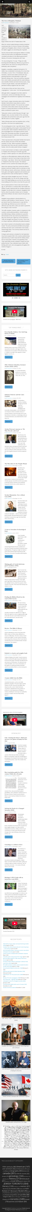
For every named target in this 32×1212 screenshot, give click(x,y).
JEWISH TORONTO (16, 1183)
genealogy (16, 1176)
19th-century (9, 1167)
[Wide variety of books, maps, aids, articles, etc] (16, 289)
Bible (7, 1171)
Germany (27, 1176)
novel (16, 1191)
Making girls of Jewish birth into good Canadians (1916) (14, 565)
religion (7, 1197)
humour (8, 1181)
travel (7, 254)
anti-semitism (8, 1169)
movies (15, 1189)
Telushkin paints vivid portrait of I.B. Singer (13, 956)
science (14, 1196)
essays (5, 1176)
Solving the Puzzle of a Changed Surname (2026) (14, 981)
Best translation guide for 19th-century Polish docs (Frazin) (14, 773)
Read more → (9, 357)
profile (25, 1194)
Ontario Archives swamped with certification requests (15, 953)
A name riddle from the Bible (13, 678)
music (22, 1189)
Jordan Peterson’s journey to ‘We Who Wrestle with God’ (15, 430)
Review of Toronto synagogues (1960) (11, 978)
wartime (12, 1202)
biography (16, 1171)
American (23, 1166)
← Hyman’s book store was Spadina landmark (8, 261)
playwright (23, 1192)
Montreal (7, 1189)
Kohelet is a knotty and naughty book (16, 653)
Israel (15, 1181)
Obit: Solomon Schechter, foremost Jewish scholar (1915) (15, 365)
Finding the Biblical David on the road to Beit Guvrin (15, 597)
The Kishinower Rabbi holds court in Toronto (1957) (15, 984)
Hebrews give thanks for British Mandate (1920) (14, 971)
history (15, 1178)
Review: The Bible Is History (13, 628)
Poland (8, 1195)
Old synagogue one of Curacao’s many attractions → (22, 262)
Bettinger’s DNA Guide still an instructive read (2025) (14, 878)
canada (9, 1173)
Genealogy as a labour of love (13, 844)
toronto (18, 1199)
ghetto (6, 1179)
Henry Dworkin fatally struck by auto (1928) (12, 968)
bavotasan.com (23, 1209)
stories (25, 1197)
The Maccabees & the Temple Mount (16, 463)
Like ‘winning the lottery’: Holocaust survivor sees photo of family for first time (16, 739)
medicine (17, 1186)
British (26, 1171)
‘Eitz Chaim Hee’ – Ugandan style (10, 979)
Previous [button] (5, 290)
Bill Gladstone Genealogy (15, 1208)
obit (24, 1191)
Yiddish (22, 1201)
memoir (25, 1186)
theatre (6, 1199)
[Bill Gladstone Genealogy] (16, 10)
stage (19, 1196)
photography (17, 1193)
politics (16, 1195)
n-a (6, 335)
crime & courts (22, 1174)
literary (7, 1186)
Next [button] (27, 290)
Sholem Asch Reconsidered (9, 987)
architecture (21, 1169)
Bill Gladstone (6, 22)
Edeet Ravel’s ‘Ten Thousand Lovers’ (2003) (13, 974)
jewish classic (24, 1181)
